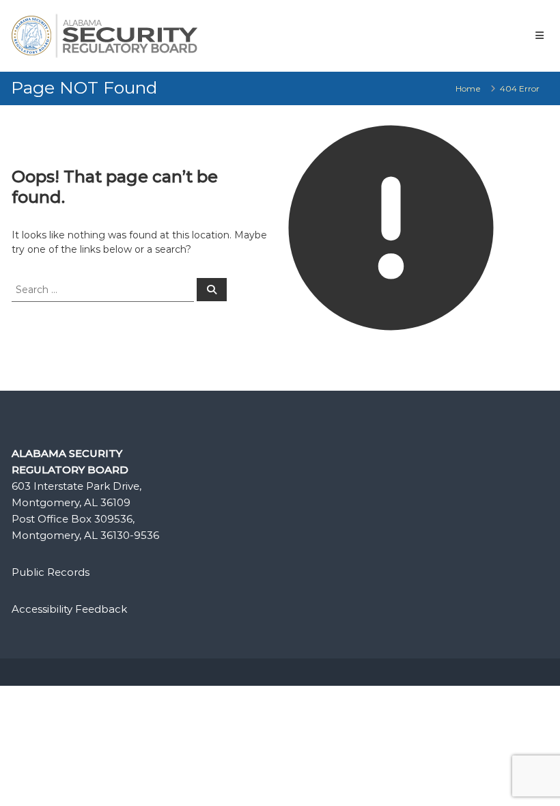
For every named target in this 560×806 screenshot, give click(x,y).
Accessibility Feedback (69, 608)
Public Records (50, 572)
